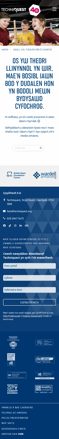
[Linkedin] (21, 225)
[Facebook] (4, 225)
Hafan (5, 49)
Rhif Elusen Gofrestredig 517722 (24, 239)
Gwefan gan (10, 434)
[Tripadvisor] (26, 225)
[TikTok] (10, 225)
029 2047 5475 (15, 218)
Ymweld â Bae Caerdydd (17, 407)
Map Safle (8, 423)
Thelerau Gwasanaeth (32, 316)
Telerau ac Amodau (14, 412)
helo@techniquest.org (19, 211)
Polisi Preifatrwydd (11, 316)
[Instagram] (15, 225)
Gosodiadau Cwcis (14, 428)
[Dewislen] (54, 8)
